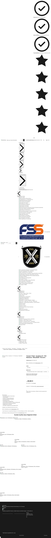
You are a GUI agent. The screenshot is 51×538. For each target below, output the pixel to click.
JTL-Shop (48, 535)
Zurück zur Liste (4, 348)
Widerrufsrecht (17, 524)
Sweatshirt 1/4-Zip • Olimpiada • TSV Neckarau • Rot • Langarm (10, 469)
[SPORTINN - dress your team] (7, 509)
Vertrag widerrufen (42, 513)
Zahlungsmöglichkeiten (19, 526)
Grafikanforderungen (6, 524)
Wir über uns (5, 517)
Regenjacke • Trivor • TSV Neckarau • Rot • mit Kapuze (30, 466)
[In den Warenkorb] (3, 354)
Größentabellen (13, 409)
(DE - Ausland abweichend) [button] (39, 386)
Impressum (17, 519)
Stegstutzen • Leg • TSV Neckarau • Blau (7, 434)
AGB (16, 522)
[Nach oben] (0, 537)
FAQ (15, 515)
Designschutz (17, 530)
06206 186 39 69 (30, 515)
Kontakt (4, 522)
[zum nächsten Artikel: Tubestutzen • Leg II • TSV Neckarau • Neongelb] (5, 351)
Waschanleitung (5, 526)
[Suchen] (24, 140)
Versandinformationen (18, 528)
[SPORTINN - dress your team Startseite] (9, 140)
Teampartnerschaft (6, 519)
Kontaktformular (21, 412)
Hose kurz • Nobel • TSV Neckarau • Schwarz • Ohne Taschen (25, 441)
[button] (41, 140)
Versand (34, 383)
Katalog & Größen (6, 515)
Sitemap (16, 517)
